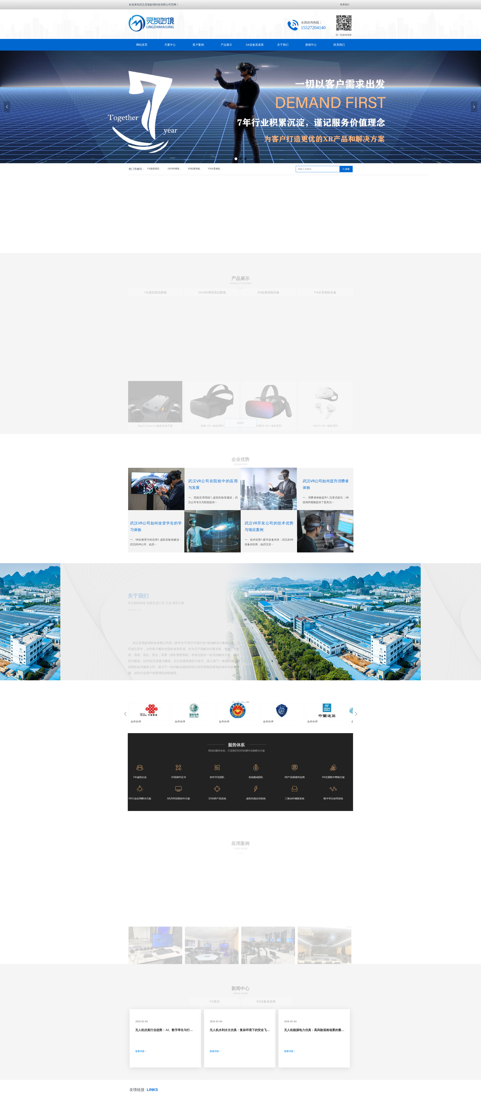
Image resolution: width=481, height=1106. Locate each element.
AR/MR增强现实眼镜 (176, 168)
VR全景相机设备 (216, 168)
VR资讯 (214, 995)
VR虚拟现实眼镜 (155, 168)
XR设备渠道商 (266, 995)
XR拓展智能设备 (196, 168)
